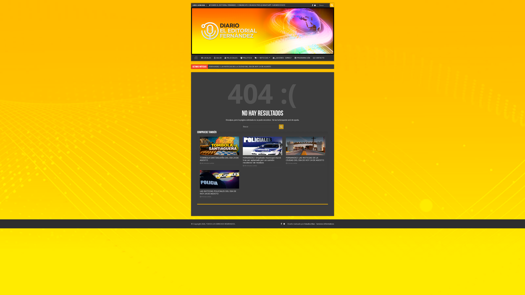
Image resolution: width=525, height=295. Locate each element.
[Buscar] (332, 5)
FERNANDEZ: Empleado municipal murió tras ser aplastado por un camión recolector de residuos (262, 160)
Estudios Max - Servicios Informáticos (319, 224)
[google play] (315, 5)
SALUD (219, 58)
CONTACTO (320, 58)
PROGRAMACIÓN (303, 58)
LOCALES (207, 58)
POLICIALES (232, 58)
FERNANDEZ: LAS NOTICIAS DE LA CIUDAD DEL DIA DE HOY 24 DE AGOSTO (240, 67)
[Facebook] (312, 5)
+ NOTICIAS (262, 58)
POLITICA (247, 58)
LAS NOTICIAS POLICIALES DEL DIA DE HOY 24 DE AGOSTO (218, 192)
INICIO (196, 57)
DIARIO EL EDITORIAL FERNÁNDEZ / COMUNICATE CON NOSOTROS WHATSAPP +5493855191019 (248, 5)
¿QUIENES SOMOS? (283, 58)
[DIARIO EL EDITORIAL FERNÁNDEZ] (262, 31)
